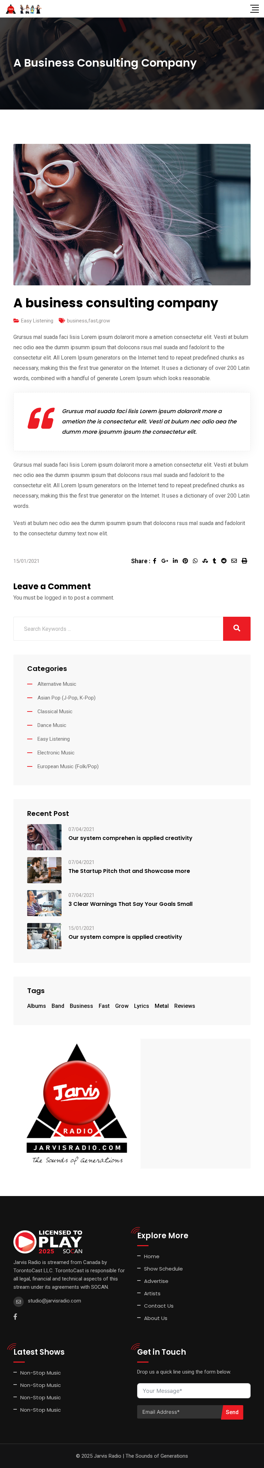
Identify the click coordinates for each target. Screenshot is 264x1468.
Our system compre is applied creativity (125, 937)
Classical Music (55, 711)
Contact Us (159, 1305)
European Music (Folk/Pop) (68, 766)
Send (232, 1412)
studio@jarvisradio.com (54, 1301)
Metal (162, 1006)
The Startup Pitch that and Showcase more (129, 871)
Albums (36, 1006)
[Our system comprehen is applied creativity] (44, 836)
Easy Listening (37, 321)
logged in (55, 597)
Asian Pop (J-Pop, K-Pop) (66, 698)
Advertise (156, 1281)
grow (104, 321)
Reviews (184, 1006)
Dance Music (51, 725)
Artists (152, 1293)
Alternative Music (56, 684)
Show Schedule (163, 1268)
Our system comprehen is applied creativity (130, 838)
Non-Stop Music (40, 1372)
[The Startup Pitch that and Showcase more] (44, 869)
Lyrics (141, 1006)
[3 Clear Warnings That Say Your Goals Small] (44, 902)
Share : (140, 561)
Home (152, 1256)
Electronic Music (56, 753)
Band (58, 1006)
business (77, 321)
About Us (155, 1318)
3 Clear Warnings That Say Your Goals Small (130, 904)
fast (93, 321)
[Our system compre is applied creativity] (44, 935)
